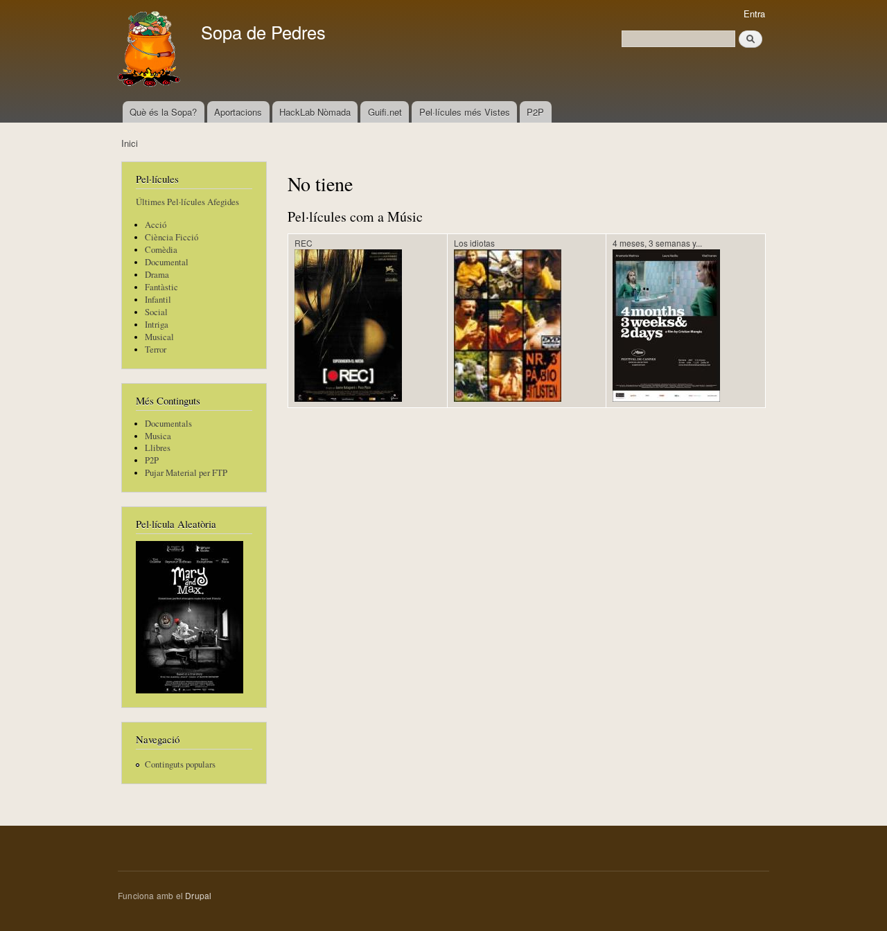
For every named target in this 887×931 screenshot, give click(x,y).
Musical (159, 337)
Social (156, 312)
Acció (155, 225)
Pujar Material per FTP (186, 473)
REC (304, 243)
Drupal (198, 895)
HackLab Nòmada (315, 111)
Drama (157, 275)
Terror (155, 349)
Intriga (156, 324)
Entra (754, 13)
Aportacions (238, 111)
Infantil (158, 299)
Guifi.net (385, 111)
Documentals (168, 423)
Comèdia (161, 250)
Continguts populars (180, 764)
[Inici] (151, 50)
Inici (129, 143)
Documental (166, 262)
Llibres (157, 448)
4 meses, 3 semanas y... (657, 243)
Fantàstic (161, 287)
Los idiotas (474, 243)
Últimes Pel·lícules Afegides (187, 202)
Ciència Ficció (171, 237)
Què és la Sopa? (163, 111)
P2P (535, 111)
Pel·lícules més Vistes (464, 111)
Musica (158, 436)
